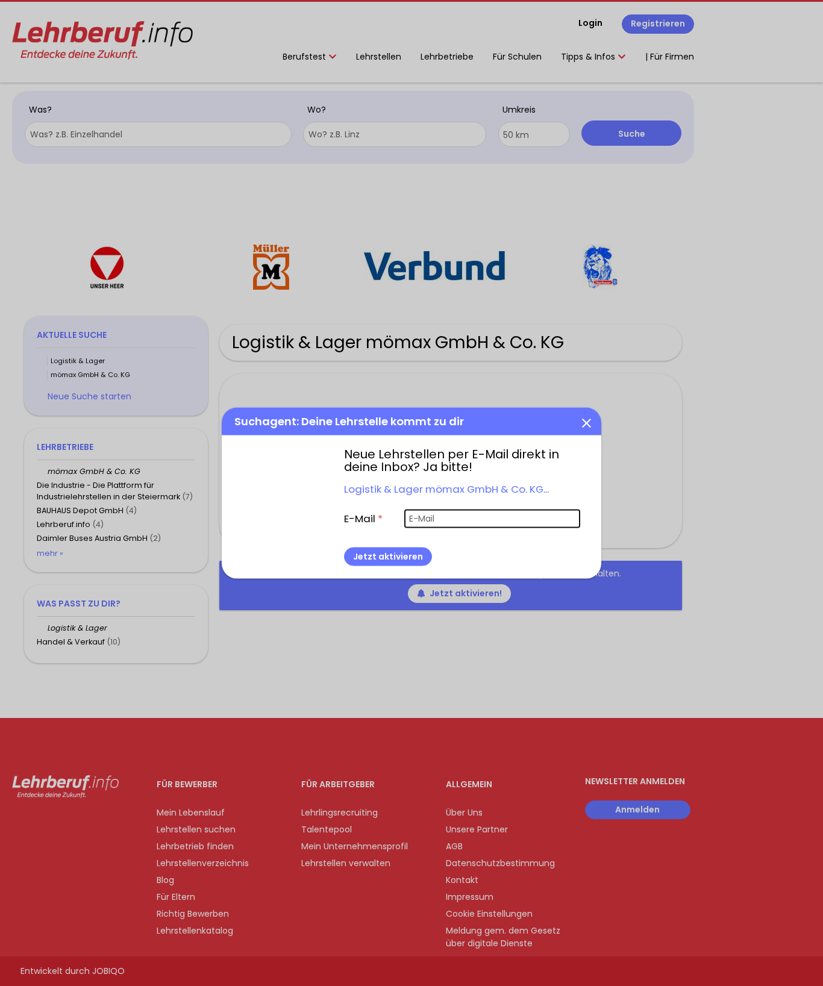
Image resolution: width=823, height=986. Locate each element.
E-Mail (363, 518)
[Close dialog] (586, 422)
